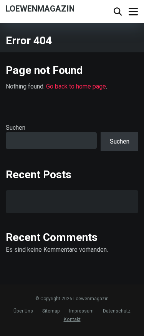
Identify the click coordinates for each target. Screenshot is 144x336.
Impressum (81, 311)
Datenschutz (117, 311)
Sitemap (51, 311)
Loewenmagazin (40, 8)
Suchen (15, 127)
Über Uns (23, 311)
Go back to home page (76, 86)
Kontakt (72, 319)
